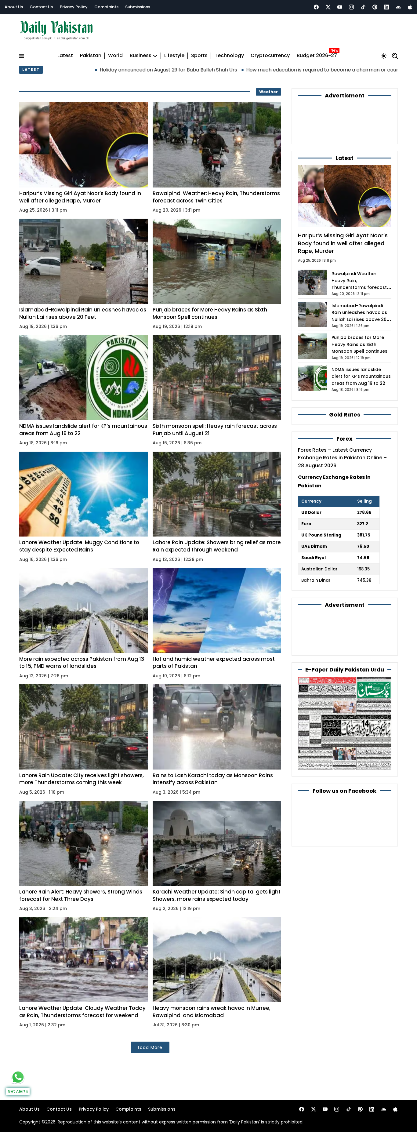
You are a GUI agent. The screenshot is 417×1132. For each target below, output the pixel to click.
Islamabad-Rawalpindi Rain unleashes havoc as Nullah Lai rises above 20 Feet (82, 313)
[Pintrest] (374, 7)
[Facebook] (316, 7)
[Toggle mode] (383, 56)
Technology (229, 56)
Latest (65, 56)
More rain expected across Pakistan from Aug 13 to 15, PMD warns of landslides (81, 662)
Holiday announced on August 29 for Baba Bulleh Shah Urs (101, 69)
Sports (199, 56)
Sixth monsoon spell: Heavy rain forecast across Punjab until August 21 (215, 429)
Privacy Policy (74, 7)
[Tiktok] (363, 7)
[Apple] (410, 7)
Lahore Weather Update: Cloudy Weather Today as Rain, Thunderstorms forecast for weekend (82, 1011)
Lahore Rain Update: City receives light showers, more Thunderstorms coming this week (81, 779)
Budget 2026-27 (317, 56)
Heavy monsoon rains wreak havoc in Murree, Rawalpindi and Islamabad (211, 1011)
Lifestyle (174, 56)
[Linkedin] (386, 7)
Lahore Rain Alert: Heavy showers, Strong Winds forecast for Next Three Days (80, 895)
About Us (14, 7)
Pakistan (90, 56)
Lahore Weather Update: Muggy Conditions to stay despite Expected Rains (79, 546)
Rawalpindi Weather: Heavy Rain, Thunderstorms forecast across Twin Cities (216, 197)
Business (140, 56)
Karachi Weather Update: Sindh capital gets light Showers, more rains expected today (217, 895)
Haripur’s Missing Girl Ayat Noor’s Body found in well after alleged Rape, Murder (80, 197)
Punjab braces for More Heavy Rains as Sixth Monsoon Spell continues (210, 313)
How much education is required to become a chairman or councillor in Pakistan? (276, 69)
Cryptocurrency (270, 56)
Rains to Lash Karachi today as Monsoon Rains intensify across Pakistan (213, 779)
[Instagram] (351, 7)
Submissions (137, 7)
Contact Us (41, 7)
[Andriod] (398, 7)
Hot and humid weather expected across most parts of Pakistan (214, 662)
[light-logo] (57, 30)
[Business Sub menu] (155, 55)
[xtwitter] (328, 7)
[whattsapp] (18, 1077)
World (115, 56)
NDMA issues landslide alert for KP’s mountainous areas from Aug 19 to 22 (83, 429)
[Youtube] (339, 7)
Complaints (106, 7)
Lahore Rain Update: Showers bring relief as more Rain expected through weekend (217, 546)
